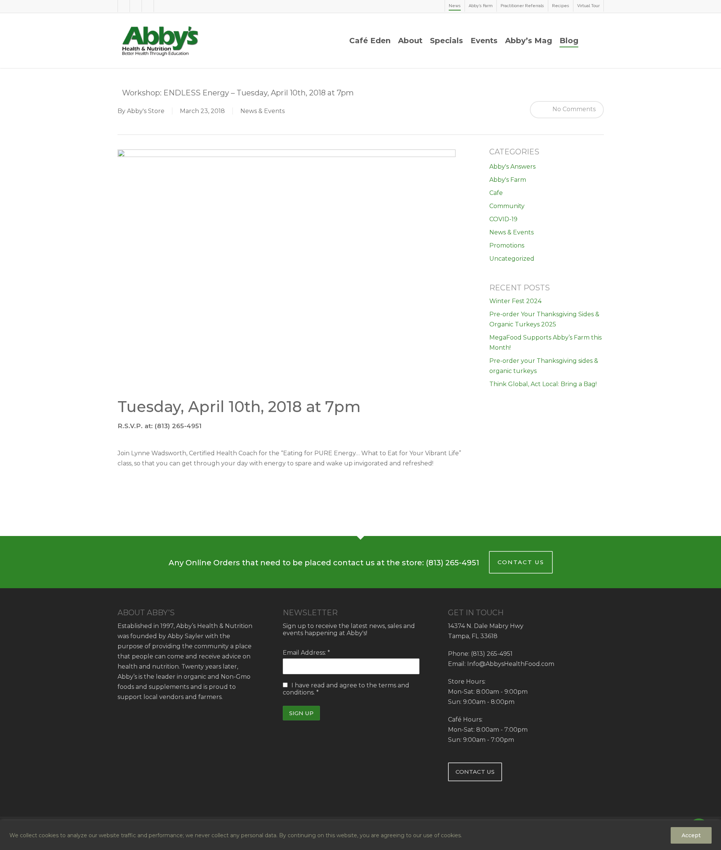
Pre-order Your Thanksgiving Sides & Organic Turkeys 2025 (544, 319)
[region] (360, 835)
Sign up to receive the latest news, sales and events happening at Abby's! (349, 629)
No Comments (573, 109)
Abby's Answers (512, 166)
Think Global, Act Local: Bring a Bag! (543, 384)
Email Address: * (306, 652)
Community (507, 206)
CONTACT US (521, 562)
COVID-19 (503, 219)
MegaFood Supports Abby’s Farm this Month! (545, 342)
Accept (691, 835)
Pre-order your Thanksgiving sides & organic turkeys (543, 365)
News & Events (262, 111)
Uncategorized (511, 258)
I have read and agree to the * (346, 689)
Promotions (506, 245)
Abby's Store (145, 111)
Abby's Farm (507, 179)
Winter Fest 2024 (515, 301)
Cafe (496, 192)
